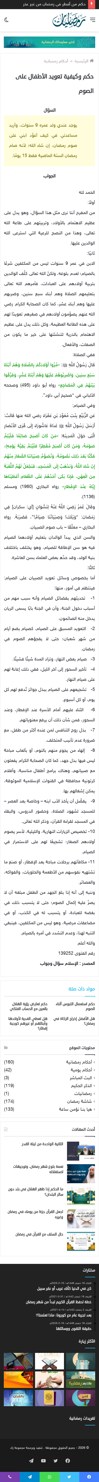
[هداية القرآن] (49, 1361)
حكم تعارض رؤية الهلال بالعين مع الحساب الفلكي (28, 1006)
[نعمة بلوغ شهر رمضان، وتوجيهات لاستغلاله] (81, 1173)
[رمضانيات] (69, 20)
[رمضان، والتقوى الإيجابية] (80, 1398)
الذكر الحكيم (81, 1086)
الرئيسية (82, 61)
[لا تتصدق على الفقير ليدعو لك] (49, 1379)
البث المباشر (81, 1078)
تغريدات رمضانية (82, 1418)
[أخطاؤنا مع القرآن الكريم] (18, 1361)
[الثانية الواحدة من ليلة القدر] (81, 1151)
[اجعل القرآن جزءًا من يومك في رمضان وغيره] (81, 1218)
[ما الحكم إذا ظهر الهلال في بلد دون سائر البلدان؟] (81, 1196)
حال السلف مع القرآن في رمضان (39, 1234)
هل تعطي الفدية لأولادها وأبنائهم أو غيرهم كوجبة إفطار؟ (27, 1023)
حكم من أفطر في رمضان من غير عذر (54, 4)
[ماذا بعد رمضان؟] (80, 1379)
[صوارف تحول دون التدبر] (49, 1398)
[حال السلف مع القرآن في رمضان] (81, 1241)
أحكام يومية (81, 1070)
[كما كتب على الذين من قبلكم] (18, 1379)
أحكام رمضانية (56, 61)
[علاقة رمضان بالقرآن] (18, 1398)
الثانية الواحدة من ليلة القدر (42, 1144)
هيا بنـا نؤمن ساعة (75, 1109)
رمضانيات (83, 1094)
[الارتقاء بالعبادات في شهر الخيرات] (80, 1361)
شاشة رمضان (79, 1102)
